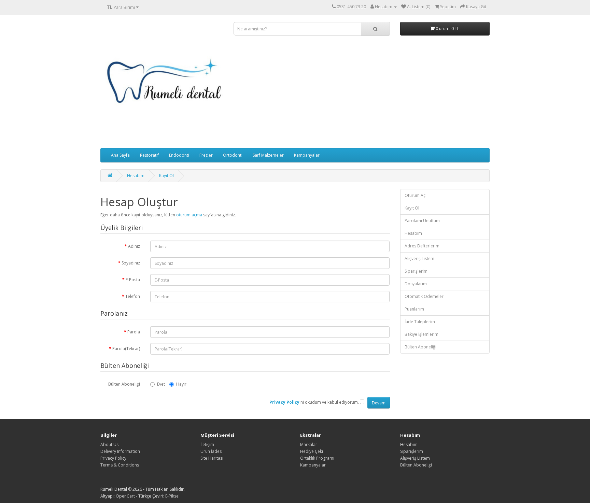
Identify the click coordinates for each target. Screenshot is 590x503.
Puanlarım (414, 309)
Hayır (181, 384)
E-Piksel (172, 496)
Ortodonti (232, 155)
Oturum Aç (415, 195)
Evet (161, 384)
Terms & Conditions (119, 465)
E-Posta (133, 280)
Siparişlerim (416, 271)
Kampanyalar (307, 155)
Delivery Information (120, 451)
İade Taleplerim (420, 322)
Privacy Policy (113, 458)
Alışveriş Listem (419, 258)
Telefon (132, 296)
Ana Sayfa (120, 155)
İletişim (207, 444)
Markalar (308, 444)
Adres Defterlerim (422, 246)
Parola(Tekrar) (126, 348)
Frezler (206, 155)
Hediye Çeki (311, 451)
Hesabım (135, 175)
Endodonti (179, 155)
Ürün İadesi (211, 451)
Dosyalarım (416, 284)
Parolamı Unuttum (422, 221)
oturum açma (189, 215)
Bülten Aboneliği (124, 384)
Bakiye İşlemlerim (421, 334)
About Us (109, 444)
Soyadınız (131, 263)
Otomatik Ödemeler (424, 296)
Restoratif (149, 155)
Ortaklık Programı (317, 458)
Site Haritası (211, 458)
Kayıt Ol (166, 175)
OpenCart (125, 496)
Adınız (134, 246)
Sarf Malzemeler (268, 155)
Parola (133, 332)
